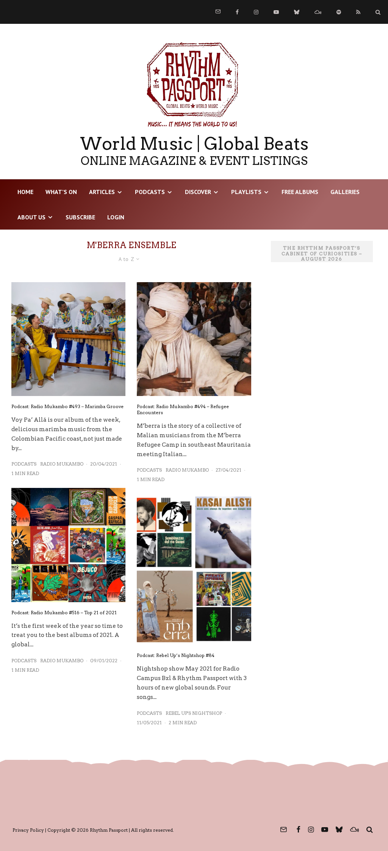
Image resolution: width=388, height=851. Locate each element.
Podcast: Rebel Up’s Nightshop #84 (175, 655)
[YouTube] (276, 12)
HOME (25, 192)
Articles (102, 192)
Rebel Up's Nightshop (194, 713)
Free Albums (300, 192)
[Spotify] (339, 12)
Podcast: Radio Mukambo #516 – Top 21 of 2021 (64, 612)
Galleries (345, 192)
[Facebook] (237, 12)
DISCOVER (198, 192)
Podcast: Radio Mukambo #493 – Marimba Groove (67, 406)
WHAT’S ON (61, 192)
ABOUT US (31, 217)
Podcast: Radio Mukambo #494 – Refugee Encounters (183, 409)
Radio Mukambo (61, 464)
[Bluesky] (296, 12)
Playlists (246, 192)
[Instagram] (256, 12)
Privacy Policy (28, 830)
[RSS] (358, 12)
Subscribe (80, 217)
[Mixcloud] (318, 12)
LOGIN (115, 217)
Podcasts (150, 192)
